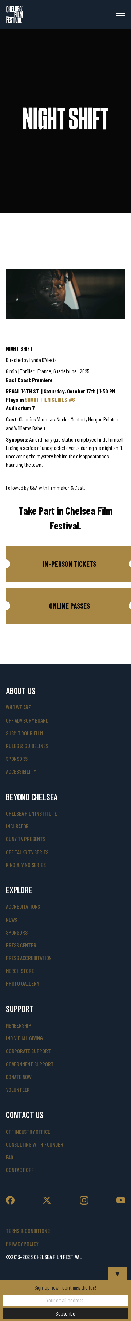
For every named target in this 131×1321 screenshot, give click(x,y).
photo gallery (22, 983)
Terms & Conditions (27, 1230)
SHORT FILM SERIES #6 (50, 399)
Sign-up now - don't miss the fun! (65, 1287)
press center (21, 944)
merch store (20, 970)
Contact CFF (20, 1169)
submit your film (24, 732)
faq (9, 1157)
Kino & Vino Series (25, 864)
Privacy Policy (22, 1243)
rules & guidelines (27, 745)
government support (29, 1063)
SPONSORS (16, 932)
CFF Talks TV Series (27, 851)
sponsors (16, 758)
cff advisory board (27, 720)
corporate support (28, 1050)
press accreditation (29, 957)
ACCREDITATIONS (23, 906)
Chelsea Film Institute (31, 813)
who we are (18, 707)
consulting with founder (34, 1144)
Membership (18, 1025)
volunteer (18, 1089)
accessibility (21, 771)
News (11, 919)
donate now (19, 1076)
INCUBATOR (17, 826)
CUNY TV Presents (25, 838)
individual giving (24, 1038)
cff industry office (28, 1131)
